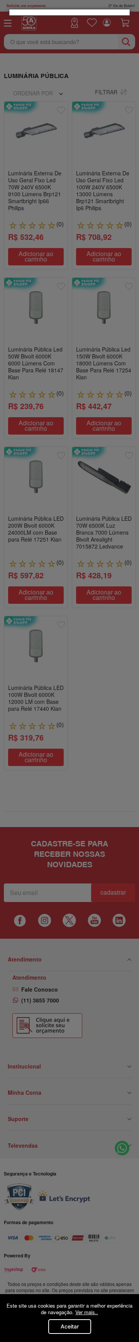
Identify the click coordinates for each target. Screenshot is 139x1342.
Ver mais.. (86, 1312)
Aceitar (70, 1326)
